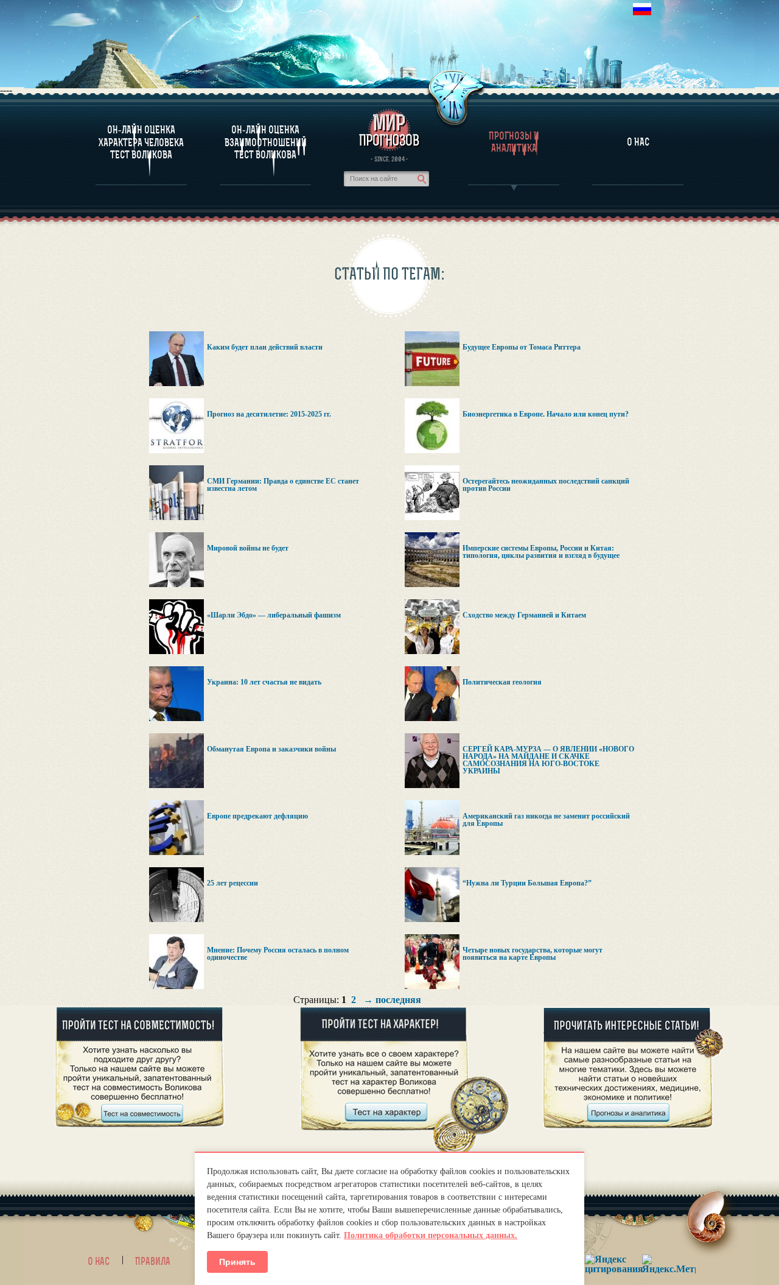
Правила (152, 1261)
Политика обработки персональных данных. (430, 1235)
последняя (398, 1000)
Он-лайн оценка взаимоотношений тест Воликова (266, 142)
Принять (237, 1262)
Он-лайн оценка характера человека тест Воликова (141, 142)
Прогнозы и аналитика (514, 142)
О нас (99, 1261)
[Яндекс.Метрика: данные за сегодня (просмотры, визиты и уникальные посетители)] (669, 1264)
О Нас (638, 142)
